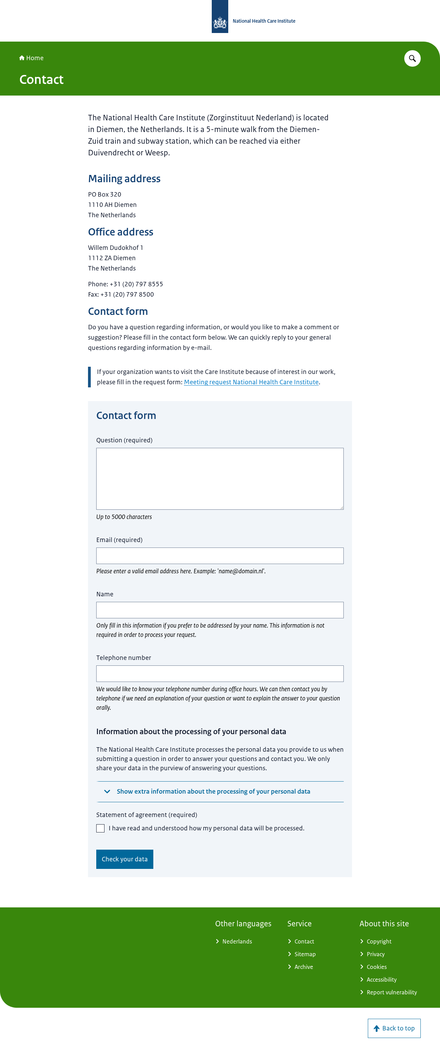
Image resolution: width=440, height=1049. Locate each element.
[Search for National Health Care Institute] (412, 58)
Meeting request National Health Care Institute (251, 382)
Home (35, 58)
